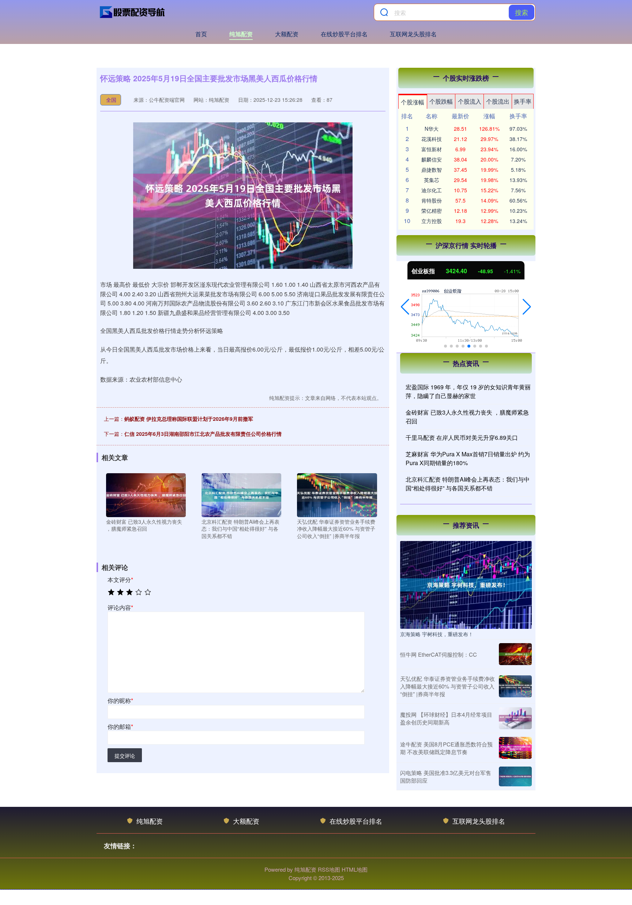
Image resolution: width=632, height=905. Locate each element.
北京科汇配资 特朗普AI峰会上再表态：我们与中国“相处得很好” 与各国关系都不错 (468, 483)
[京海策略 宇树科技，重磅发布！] (466, 584)
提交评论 (124, 755)
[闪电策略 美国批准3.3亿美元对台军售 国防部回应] (515, 776)
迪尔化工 (431, 190)
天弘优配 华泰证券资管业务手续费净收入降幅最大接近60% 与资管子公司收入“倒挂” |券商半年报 (447, 686)
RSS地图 (329, 869)
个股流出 (497, 101)
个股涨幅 (412, 102)
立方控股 (431, 221)
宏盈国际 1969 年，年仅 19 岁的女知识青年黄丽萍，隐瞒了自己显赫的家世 (468, 391)
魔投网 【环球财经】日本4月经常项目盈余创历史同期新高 (446, 718)
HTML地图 (355, 869)
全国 (111, 99)
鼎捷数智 (431, 169)
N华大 (432, 128)
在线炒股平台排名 (344, 34)
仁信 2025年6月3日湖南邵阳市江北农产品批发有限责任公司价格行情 (203, 433)
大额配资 (286, 34)
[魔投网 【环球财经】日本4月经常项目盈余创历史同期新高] (515, 718)
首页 (201, 34)
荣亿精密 (431, 210)
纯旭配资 (241, 34)
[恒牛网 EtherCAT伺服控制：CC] (515, 654)
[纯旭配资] (132, 12)
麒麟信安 (431, 159)
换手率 (522, 101)
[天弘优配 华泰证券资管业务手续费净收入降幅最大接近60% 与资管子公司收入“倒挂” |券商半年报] (337, 494)
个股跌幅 (441, 101)
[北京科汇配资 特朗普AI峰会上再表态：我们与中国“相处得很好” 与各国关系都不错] (241, 494)
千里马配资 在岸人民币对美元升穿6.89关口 (462, 437)
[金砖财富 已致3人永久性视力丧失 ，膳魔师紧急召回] (146, 494)
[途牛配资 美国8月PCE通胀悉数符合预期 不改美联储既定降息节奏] (515, 748)
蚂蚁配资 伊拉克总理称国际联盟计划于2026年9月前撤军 (188, 418)
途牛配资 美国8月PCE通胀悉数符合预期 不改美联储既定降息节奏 (446, 748)
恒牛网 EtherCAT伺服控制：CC (438, 654)
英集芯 (431, 179)
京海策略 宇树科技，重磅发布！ (436, 634)
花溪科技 (431, 138)
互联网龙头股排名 (413, 34)
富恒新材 (431, 149)
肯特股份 (431, 200)
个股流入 (469, 101)
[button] (405, 307)
